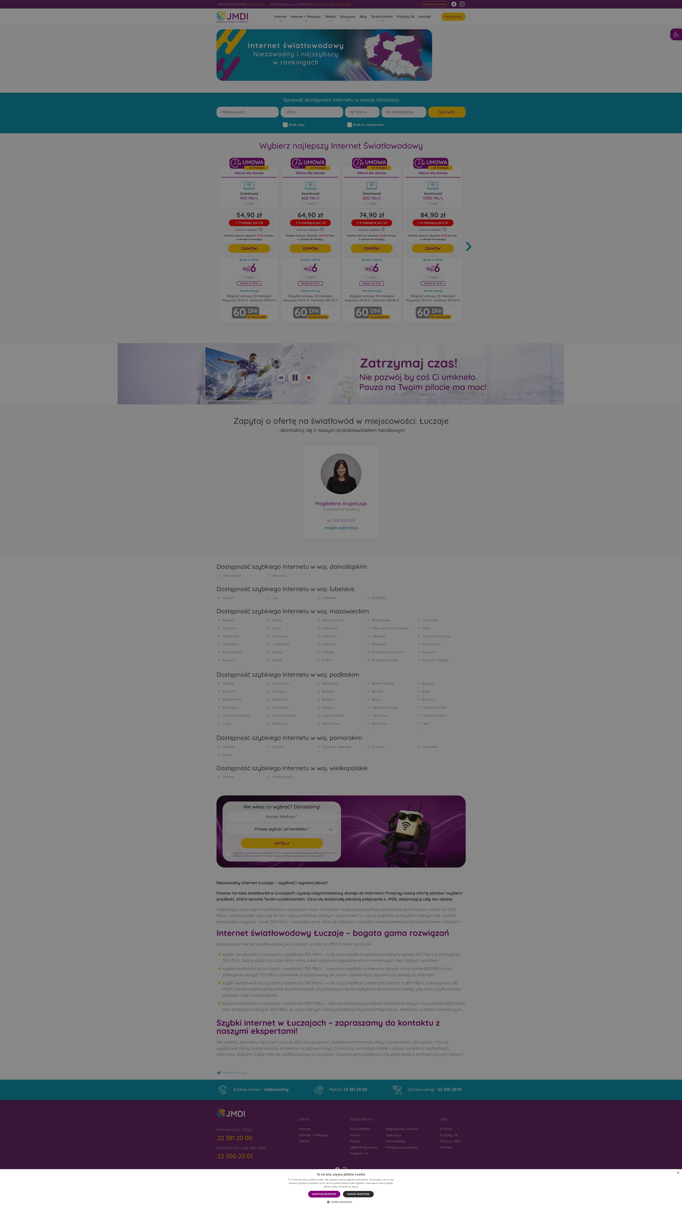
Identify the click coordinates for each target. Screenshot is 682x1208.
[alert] (341, 604)
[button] (341, 1202)
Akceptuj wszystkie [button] (324, 1194)
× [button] (678, 1173)
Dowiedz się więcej (348, 1186)
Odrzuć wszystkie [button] (358, 1194)
